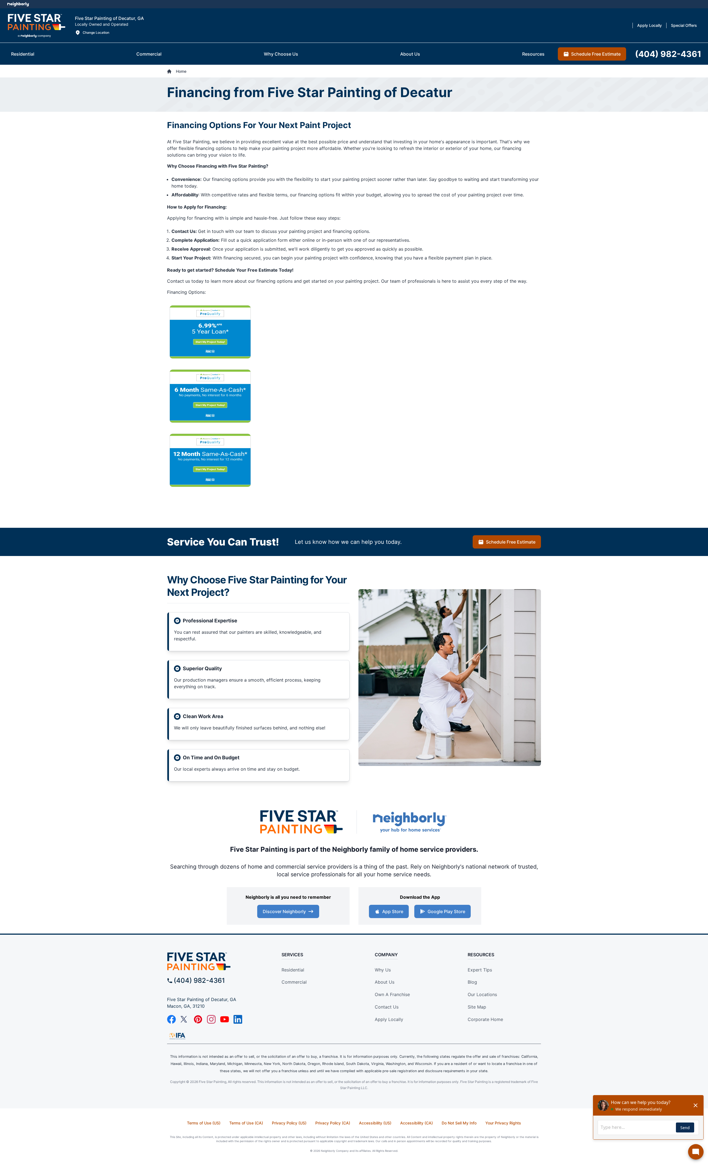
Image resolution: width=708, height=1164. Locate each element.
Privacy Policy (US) (289, 1123)
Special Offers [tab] (684, 25)
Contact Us (387, 1007)
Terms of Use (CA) (246, 1123)
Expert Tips (480, 970)
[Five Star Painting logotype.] (36, 25)
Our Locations (482, 994)
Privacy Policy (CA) (332, 1123)
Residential (293, 970)
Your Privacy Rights (503, 1123)
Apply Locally (389, 1019)
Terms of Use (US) (203, 1123)
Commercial (294, 982)
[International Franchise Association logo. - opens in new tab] (177, 1036)
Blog (472, 982)
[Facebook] (171, 1019)
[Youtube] (224, 1019)
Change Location (96, 32)
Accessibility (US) (375, 1123)
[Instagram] (211, 1019)
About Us (384, 982)
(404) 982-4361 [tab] (668, 54)
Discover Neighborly (284, 911)
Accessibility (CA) (416, 1123)
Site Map (477, 1007)
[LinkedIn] (237, 1019)
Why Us (383, 970)
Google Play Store (446, 911)
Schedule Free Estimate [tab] (596, 54)
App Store (392, 911)
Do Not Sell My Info (459, 1123)
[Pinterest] (198, 1019)
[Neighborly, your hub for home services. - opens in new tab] (409, 822)
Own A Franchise (392, 994)
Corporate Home (485, 1019)
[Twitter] (184, 1019)
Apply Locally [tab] (649, 25)
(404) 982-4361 (199, 980)
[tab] (23, 53)
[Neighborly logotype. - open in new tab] (18, 4)
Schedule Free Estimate (510, 542)
